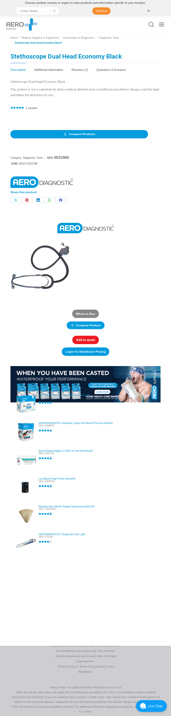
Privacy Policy (67, 666)
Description (18, 69)
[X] (15, 200)
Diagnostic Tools (33, 157)
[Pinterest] (27, 200)
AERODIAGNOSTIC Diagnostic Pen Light (62, 534)
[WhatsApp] (49, 200)
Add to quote (85, 340)
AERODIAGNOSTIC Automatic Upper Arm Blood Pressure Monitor (76, 423)
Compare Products (82, 134)
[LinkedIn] (38, 200)
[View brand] (85, 228)
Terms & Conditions (92, 666)
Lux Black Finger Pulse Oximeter (57, 478)
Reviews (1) (80, 69)
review (31, 108)
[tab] (18, 68)
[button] (151, 706)
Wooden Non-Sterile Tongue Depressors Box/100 (67, 506)
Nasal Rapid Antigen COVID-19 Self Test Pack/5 (66, 451)
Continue (101, 11)
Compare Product (88, 325)
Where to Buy (85, 313)
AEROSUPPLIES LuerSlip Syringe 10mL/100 (64, 395)
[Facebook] (60, 200)
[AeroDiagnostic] (41, 183)
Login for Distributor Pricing (85, 351)
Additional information (48, 69)
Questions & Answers (111, 69)
